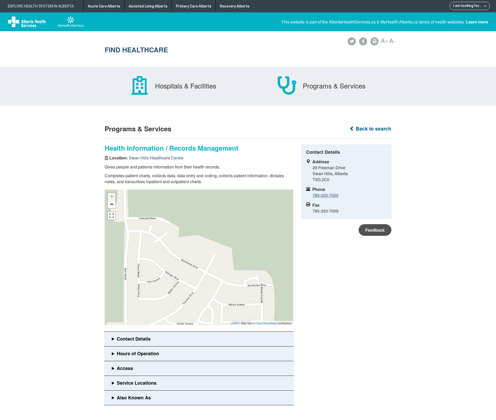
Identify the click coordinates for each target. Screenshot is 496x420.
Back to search (372, 128)
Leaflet (234, 323)
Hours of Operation (138, 353)
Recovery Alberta (234, 6)
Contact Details (134, 338)
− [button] (111, 204)
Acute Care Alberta (104, 6)
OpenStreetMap (266, 323)
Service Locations (137, 382)
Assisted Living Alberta (148, 6)
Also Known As (134, 397)
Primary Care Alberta (193, 6)
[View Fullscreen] (111, 216)
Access (125, 368)
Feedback (375, 230)
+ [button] (111, 196)
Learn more (477, 22)
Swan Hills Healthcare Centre (156, 158)
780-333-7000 (325, 195)
